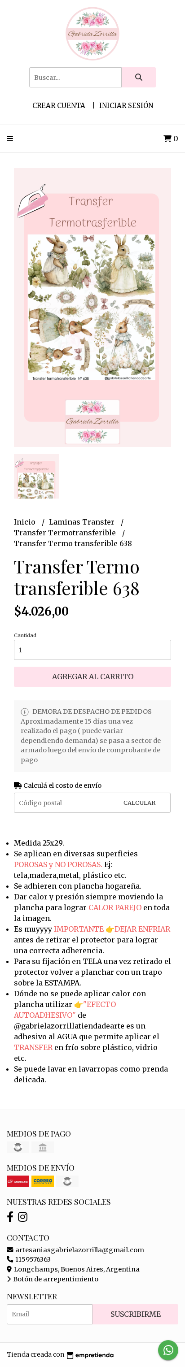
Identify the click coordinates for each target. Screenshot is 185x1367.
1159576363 (32, 1259)
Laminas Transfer (82, 521)
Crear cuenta (58, 105)
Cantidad (25, 635)
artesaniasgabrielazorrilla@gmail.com (79, 1250)
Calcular (139, 802)
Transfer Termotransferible (66, 532)
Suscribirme (135, 1314)
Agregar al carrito (92, 676)
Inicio (25, 521)
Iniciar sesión (126, 105)
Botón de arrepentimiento (55, 1279)
